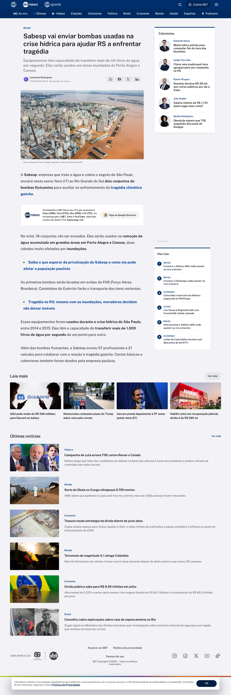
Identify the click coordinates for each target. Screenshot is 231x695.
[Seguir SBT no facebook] (185, 656)
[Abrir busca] (180, 4)
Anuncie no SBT (98, 647)
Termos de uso (115, 656)
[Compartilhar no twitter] (128, 79)
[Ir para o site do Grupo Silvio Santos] (27, 656)
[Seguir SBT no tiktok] (218, 656)
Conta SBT (200, 4)
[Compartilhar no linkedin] (137, 79)
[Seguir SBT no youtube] (207, 656)
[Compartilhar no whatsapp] (111, 79)
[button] (35, 406)
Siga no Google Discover (122, 215)
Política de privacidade (127, 647)
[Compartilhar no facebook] (119, 79)
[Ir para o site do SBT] (53, 656)
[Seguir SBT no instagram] (174, 656)
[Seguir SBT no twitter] (196, 656)
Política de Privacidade (66, 685)
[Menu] (216, 4)
